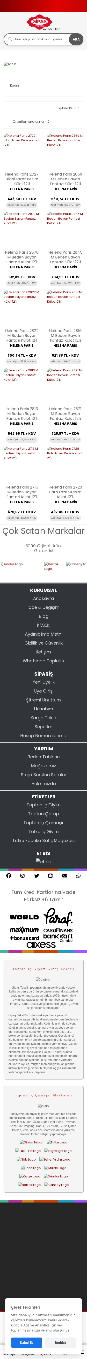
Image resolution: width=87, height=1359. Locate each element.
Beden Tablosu (44, 757)
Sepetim (43, 727)
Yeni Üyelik (44, 682)
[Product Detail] (22, 210)
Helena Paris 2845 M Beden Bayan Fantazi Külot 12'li (65, 257)
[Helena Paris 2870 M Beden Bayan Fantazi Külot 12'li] (22, 229)
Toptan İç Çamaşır (43, 823)
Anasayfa (43, 598)
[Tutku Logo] (57, 1142)
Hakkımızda (43, 784)
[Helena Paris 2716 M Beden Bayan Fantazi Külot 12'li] (22, 464)
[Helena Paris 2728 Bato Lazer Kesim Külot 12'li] (65, 464)
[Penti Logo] (31, 1167)
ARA (76, 39)
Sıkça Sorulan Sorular (43, 775)
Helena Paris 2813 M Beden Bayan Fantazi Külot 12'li (22, 414)
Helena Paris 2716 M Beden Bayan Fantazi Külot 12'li (22, 492)
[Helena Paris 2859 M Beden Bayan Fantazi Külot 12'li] (65, 151)
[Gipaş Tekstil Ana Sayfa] (31, 1142)
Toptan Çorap (43, 814)
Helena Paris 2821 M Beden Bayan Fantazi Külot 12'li (65, 414)
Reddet (60, 1342)
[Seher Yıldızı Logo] (54, 1159)
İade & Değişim (43, 607)
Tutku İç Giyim (44, 832)
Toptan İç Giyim (44, 805)
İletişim (43, 652)
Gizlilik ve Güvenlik (43, 643)
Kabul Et (26, 1342)
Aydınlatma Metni (43, 634)
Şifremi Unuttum (43, 700)
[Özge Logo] (29, 1176)
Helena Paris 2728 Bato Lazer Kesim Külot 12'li (65, 492)
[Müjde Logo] (55, 1167)
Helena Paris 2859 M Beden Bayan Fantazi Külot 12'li (65, 179)
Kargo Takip (43, 718)
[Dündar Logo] (56, 1176)
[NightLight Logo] (58, 1150)
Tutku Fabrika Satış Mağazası (43, 840)
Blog (43, 616)
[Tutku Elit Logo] (28, 1150)
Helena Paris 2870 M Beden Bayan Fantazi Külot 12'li (22, 257)
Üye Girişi (43, 691)
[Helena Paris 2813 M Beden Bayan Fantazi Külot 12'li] (22, 386)
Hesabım (43, 709)
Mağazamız (43, 766)
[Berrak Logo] (47, 569)
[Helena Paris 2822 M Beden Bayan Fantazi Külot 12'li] (22, 308)
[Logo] (43, 22)
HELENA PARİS (22, 189)
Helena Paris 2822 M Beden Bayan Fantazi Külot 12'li (21, 335)
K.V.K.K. (43, 625)
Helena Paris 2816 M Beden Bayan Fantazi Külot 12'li (65, 335)
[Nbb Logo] (26, 1159)
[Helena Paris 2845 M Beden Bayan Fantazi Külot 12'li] (65, 229)
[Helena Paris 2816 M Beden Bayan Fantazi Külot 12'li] (65, 308)
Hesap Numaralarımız (43, 736)
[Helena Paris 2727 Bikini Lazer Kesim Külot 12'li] (22, 151)
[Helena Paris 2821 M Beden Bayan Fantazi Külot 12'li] (65, 386)
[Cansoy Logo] (56, 1184)
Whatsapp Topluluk (44, 661)
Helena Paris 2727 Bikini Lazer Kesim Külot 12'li (22, 179)
